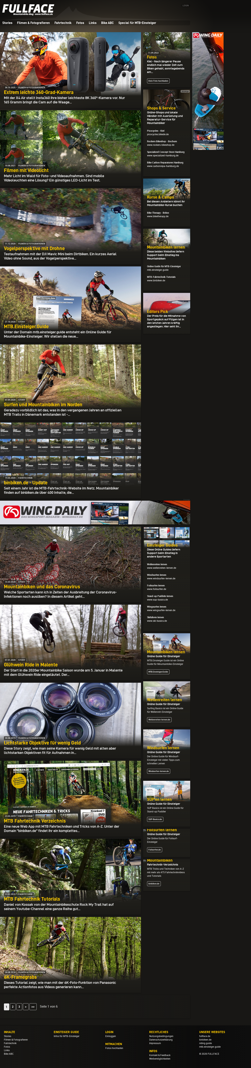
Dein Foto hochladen (158, 81)
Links (92, 23)
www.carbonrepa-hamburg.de (163, 166)
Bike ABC (107, 23)
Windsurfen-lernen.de (158, 771)
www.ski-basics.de (157, 621)
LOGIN (186, 5)
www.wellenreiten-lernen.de (161, 568)
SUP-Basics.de (155, 819)
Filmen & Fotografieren (33, 23)
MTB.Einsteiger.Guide (158, 672)
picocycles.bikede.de (158, 134)
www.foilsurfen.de (156, 589)
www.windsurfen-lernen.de (161, 578)
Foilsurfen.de (154, 849)
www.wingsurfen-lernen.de (161, 610)
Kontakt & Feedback (159, 1055)
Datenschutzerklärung (161, 1039)
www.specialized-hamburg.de (162, 155)
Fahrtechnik (63, 23)
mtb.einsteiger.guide (157, 270)
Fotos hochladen (114, 1048)
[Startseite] (29, 13)
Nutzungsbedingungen (161, 1036)
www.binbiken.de (156, 280)
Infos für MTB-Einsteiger (66, 1036)
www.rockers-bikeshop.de (160, 145)
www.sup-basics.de (157, 599)
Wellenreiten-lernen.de (159, 720)
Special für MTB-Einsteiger (137, 23)
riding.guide (205, 1043)
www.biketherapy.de (157, 216)
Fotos (80, 23)
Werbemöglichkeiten (159, 1058)
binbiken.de (153, 883)
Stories (7, 23)
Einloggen (110, 1036)
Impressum (155, 1043)
